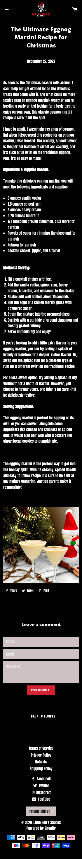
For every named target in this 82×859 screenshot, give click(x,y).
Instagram (43, 792)
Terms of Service (41, 748)
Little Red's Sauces (47, 822)
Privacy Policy (41, 755)
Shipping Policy (41, 769)
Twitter (43, 785)
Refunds (41, 762)
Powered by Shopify (41, 828)
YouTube (43, 799)
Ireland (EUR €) (39, 811)
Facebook (43, 779)
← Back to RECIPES (41, 716)
